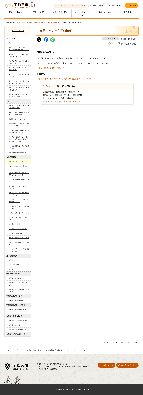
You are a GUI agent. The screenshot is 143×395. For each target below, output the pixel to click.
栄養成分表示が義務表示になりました (19, 290)
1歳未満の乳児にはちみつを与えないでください (19, 125)
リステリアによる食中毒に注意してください (19, 194)
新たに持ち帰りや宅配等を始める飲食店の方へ (19, 89)
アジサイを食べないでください (19, 233)
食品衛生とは (13, 260)
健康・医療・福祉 (60, 12)
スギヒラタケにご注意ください (19, 238)
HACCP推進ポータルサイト (18, 119)
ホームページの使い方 (13, 350)
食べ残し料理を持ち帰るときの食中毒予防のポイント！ (19, 95)
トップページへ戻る (131, 342)
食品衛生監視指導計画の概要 (18, 321)
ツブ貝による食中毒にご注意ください (19, 218)
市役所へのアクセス (128, 365)
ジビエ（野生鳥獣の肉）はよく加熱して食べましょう (19, 174)
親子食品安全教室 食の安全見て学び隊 (19, 147)
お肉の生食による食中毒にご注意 (19, 167)
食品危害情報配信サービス (17, 152)
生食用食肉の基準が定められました (19, 284)
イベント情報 (80, 5)
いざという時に (63, 5)
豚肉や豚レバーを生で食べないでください (19, 187)
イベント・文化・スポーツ (82, 13)
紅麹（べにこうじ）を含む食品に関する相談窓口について (19, 55)
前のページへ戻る (112, 342)
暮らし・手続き (15, 12)
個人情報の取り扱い (54, 350)
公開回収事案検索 (53, 68)
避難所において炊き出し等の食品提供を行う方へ (19, 107)
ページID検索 (115, 6)
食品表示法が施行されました (18, 278)
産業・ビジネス (105, 12)
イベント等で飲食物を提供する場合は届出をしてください (19, 131)
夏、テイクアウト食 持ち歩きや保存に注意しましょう (19, 82)
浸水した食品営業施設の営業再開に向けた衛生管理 (19, 113)
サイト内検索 (98, 6)
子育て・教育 (38, 12)
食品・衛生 (46, 22)
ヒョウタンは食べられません (18, 229)
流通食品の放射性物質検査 (17, 330)
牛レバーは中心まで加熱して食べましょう (19, 180)
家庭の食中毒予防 (14, 264)
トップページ (22, 22)
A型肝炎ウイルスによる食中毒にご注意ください (18, 201)
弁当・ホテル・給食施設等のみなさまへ (19, 75)
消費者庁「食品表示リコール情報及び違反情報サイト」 (68, 79)
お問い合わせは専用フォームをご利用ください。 (65, 102)
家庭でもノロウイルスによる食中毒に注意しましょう (19, 62)
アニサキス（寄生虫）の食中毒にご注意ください (19, 207)
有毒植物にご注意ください (17, 224)
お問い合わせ (108, 365)
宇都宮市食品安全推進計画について (19, 310)
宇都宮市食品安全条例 (16, 300)
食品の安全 (56, 22)
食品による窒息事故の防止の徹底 (19, 243)
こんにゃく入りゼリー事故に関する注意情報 (19, 250)
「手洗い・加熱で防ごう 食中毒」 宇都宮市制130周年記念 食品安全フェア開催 (19, 139)
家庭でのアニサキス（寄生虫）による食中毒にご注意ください (19, 49)
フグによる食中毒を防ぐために (19, 213)
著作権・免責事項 (34, 350)
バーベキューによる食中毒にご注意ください (19, 69)
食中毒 (11, 269)
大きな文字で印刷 (129, 44)
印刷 (113, 44)
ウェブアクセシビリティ (76, 350)
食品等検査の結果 (14, 325)
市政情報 (127, 12)
